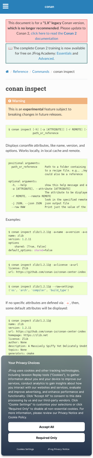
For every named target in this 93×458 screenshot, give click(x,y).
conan (49, 6)
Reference (20, 71)
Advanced (46, 58)
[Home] (7, 71)
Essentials (64, 53)
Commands (40, 71)
